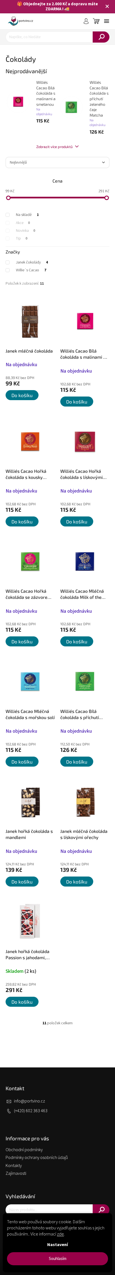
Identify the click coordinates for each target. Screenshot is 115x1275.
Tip (21, 238)
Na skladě (27, 215)
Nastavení (57, 1245)
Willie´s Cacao (31, 270)
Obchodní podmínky (24, 1150)
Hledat (101, 37)
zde (60, 1234)
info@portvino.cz (29, 1101)
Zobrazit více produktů (54, 146)
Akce (23, 223)
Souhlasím (57, 1259)
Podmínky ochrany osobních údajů (37, 1158)
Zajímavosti (16, 1173)
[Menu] (106, 21)
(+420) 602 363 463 (30, 1111)
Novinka (25, 230)
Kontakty (14, 1166)
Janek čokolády (32, 262)
